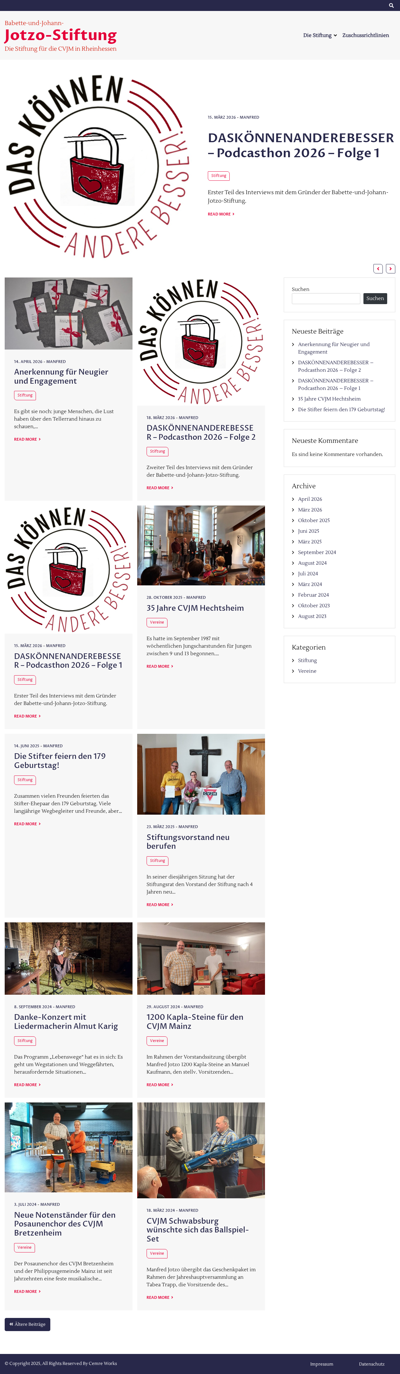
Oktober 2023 (314, 606)
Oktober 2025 (314, 520)
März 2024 (310, 584)
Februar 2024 (313, 595)
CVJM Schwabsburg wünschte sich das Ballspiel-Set (198, 1230)
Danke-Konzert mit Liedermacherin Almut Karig (66, 1022)
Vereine (157, 622)
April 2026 (310, 499)
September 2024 (317, 552)
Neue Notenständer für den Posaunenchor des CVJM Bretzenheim (65, 1224)
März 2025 (310, 542)
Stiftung (218, 176)
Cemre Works (103, 1363)
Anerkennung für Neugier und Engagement (61, 376)
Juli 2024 (308, 574)
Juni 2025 (308, 531)
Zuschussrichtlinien (365, 35)
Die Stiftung (317, 35)
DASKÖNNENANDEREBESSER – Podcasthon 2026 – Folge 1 (301, 146)
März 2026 (310, 510)
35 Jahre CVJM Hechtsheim (195, 608)
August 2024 (312, 563)
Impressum (312, 6)
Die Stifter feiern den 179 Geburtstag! (60, 761)
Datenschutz (362, 6)
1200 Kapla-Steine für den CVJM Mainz (195, 1022)
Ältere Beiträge (30, 1324)
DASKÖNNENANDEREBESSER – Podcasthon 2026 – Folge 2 (201, 433)
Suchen (300, 289)
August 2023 (312, 616)
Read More (219, 214)
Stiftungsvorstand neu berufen (188, 842)
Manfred (249, 117)
